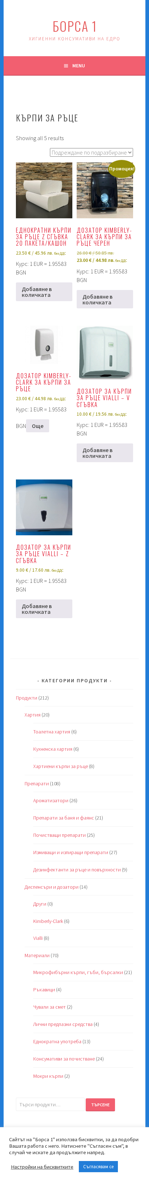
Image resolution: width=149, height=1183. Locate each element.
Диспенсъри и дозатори (51, 887)
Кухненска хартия (52, 749)
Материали (37, 955)
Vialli (38, 938)
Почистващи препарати (59, 835)
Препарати (37, 783)
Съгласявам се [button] (98, 1167)
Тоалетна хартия (51, 731)
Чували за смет (49, 1007)
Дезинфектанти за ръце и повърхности (77, 869)
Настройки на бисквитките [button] (42, 1167)
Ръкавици (44, 989)
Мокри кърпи (48, 1076)
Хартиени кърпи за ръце (60, 766)
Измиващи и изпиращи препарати (70, 852)
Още (37, 425)
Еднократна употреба (57, 1041)
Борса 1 (74, 25)
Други (39, 904)
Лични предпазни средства (63, 1024)
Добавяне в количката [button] (37, 291)
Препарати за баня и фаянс (63, 817)
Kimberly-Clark (48, 921)
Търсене (100, 1104)
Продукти (26, 698)
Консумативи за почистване (64, 1058)
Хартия (33, 714)
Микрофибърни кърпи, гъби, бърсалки (78, 972)
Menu (78, 65)
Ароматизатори (50, 800)
